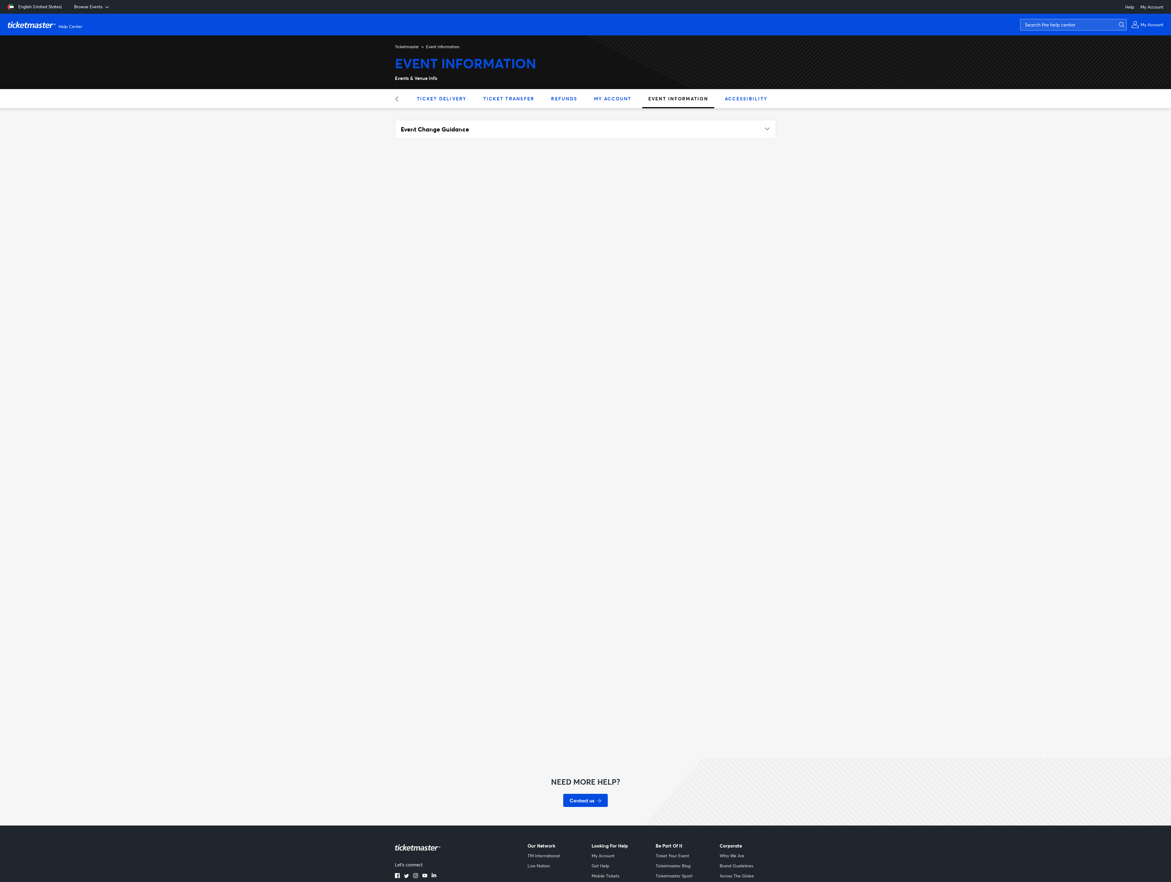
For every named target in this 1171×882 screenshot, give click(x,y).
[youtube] (424, 876)
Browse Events (88, 6)
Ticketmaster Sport (674, 876)
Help (1129, 7)
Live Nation (539, 866)
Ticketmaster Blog (673, 866)
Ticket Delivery (442, 98)
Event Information (678, 98)
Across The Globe (737, 876)
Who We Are (732, 856)
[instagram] (415, 876)
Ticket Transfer (509, 98)
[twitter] (406, 876)
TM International (544, 856)
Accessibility (746, 98)
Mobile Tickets (605, 876)
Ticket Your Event (672, 856)
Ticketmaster (407, 46)
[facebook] (397, 876)
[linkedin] (434, 876)
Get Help (600, 866)
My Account (1152, 7)
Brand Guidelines (736, 866)
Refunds (564, 98)
